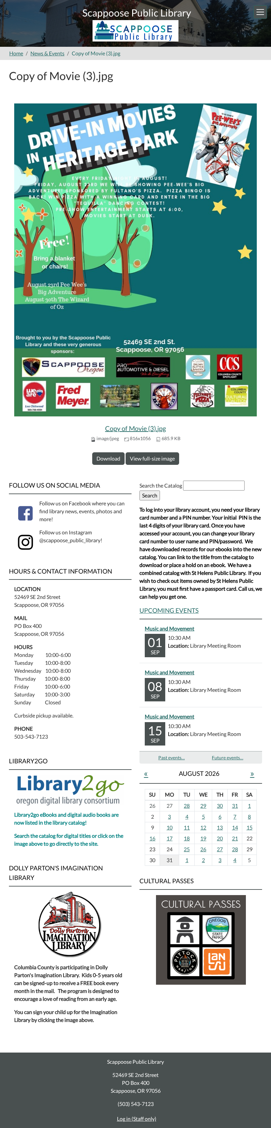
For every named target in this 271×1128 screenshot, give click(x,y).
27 (220, 849)
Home (16, 53)
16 (152, 838)
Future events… (227, 757)
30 (220, 806)
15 (249, 827)
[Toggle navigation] (260, 12)
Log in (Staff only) (136, 1118)
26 (203, 849)
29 (203, 806)
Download (108, 458)
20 (220, 838)
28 (187, 806)
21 (235, 838)
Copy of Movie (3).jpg (135, 428)
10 (170, 827)
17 (170, 838)
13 (220, 827)
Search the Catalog (161, 485)
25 (187, 849)
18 (187, 838)
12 (203, 827)
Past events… (171, 757)
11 (187, 827)
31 (235, 806)
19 (203, 838)
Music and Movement (169, 628)
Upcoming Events (169, 610)
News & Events (47, 53)
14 (235, 827)
